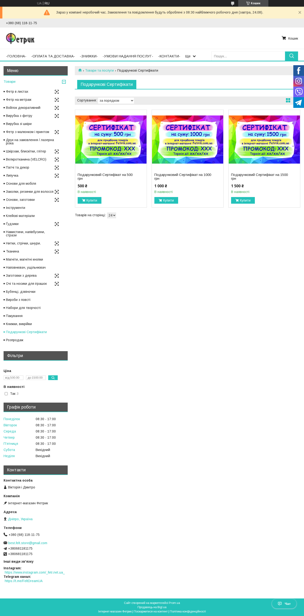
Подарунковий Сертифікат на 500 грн (105, 176)
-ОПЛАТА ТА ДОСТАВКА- (53, 56)
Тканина (12, 251)
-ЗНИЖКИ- (89, 56)
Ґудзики (12, 224)
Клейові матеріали (20, 216)
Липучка (12, 175)
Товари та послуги (99, 70)
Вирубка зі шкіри (19, 124)
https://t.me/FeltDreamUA (24, 581)
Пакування (14, 316)
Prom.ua (174, 603)
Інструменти (15, 208)
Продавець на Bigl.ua (152, 607)
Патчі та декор (17, 167)
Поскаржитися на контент (151, 611)
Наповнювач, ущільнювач (26, 267)
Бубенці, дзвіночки (20, 292)
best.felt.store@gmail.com (27, 543)
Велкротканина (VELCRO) (26, 159)
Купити (91, 200)
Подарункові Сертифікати (26, 332)
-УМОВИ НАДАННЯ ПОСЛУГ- (128, 56)
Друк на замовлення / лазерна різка (30, 141)
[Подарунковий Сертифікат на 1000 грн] (187, 139)
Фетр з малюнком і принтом (27, 132)
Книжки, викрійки (19, 324)
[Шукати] (291, 56)
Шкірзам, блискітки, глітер (26, 151)
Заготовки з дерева (21, 275)
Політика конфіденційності (188, 611)
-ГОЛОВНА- (16, 56)
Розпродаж (14, 340)
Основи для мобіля (21, 183)
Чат (288, 604)
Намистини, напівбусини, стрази (25, 233)
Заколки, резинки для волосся (29, 191)
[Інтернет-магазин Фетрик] (20, 38)
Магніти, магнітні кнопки (24, 259)
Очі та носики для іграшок (26, 283)
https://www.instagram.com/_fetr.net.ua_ (35, 572)
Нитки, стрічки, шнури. (23, 243)
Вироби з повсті (18, 300)
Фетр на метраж (18, 99)
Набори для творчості (23, 308)
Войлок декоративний (23, 108)
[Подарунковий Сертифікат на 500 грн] (110, 139)
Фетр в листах (17, 91)
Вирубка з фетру (19, 116)
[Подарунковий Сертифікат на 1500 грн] (264, 139)
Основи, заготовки (20, 200)
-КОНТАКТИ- (169, 56)
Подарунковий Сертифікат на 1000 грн (182, 176)
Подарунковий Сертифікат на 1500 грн (259, 176)
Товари (9, 81)
